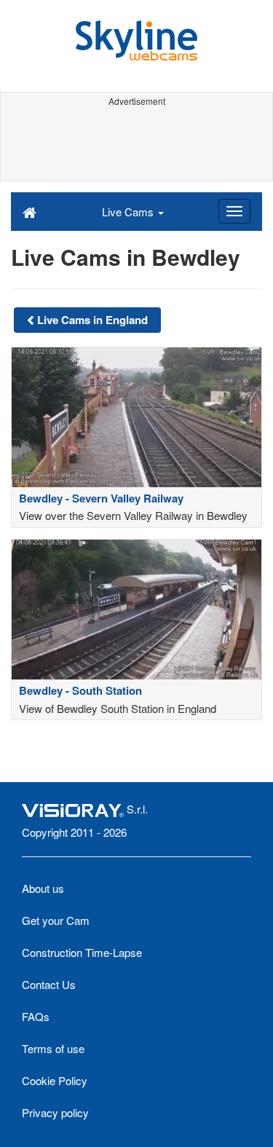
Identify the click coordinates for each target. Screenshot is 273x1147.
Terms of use (53, 1048)
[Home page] (29, 211)
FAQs (36, 1016)
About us (43, 888)
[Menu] (234, 211)
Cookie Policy (54, 1080)
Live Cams (129, 211)
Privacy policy (55, 1112)
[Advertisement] (136, 144)
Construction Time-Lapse (82, 952)
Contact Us (49, 984)
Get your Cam (56, 920)
